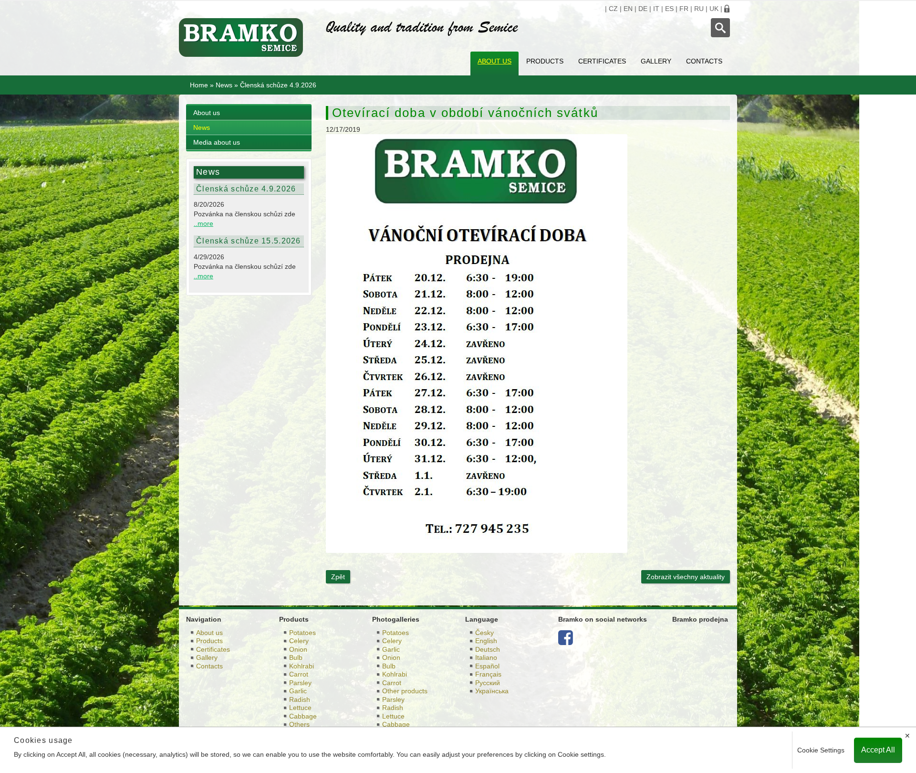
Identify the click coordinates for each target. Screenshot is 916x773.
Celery (299, 641)
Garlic (298, 691)
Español (487, 666)
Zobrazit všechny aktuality (685, 577)
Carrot (298, 674)
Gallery (656, 61)
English (486, 641)
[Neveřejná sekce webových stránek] (727, 8)
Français (488, 674)
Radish (299, 699)
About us (494, 61)
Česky (484, 632)
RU (699, 8)
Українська (492, 691)
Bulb (295, 657)
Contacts (704, 61)
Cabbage (303, 716)
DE (642, 8)
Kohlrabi (301, 666)
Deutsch (487, 649)
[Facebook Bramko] (565, 641)
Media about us (216, 142)
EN (628, 8)
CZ (613, 8)
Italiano (486, 657)
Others (299, 724)
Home (199, 85)
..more (203, 223)
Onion (298, 649)
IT (656, 8)
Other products (404, 691)
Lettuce (300, 707)
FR (683, 8)
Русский (487, 683)
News (224, 85)
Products (544, 61)
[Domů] (245, 37)
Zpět (338, 577)
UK (713, 8)
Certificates (602, 61)
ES (669, 8)
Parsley (300, 683)
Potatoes (302, 632)
